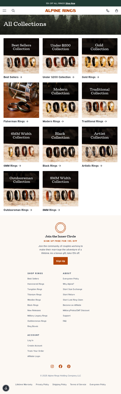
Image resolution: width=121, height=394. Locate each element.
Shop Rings (35, 273)
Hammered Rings (35, 283)
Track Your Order (35, 350)
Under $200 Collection (57, 77)
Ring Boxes (32, 326)
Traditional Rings (92, 121)
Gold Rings (88, 77)
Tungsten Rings (34, 289)
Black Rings (50, 165)
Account (33, 334)
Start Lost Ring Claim (73, 299)
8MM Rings (49, 209)
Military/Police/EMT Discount (76, 310)
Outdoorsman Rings (16, 209)
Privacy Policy (42, 384)
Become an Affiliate (72, 304)
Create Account (34, 345)
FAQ (64, 320)
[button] (116, 10)
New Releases (34, 310)
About (67, 273)
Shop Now (70, 3)
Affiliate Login (33, 356)
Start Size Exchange (72, 289)
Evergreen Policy (71, 278)
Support (67, 315)
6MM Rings (10, 165)
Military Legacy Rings (37, 315)
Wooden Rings (34, 299)
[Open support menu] (107, 10)
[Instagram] (52, 366)
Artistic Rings (90, 165)
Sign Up (60, 260)
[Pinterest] (68, 366)
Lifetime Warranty (23, 384)
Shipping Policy (59, 384)
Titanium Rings (34, 294)
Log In (30, 340)
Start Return (69, 294)
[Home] (60, 10)
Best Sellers (11, 77)
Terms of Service (78, 384)
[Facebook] (60, 366)
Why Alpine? (68, 283)
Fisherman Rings (14, 121)
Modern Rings (51, 121)
